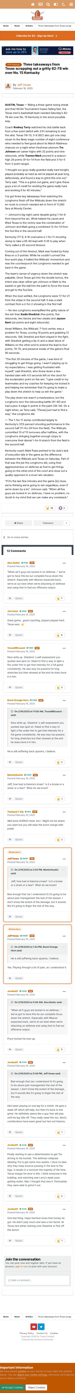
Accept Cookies (13, 1387)
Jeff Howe (49, 1073)
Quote (18, 598)
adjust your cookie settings (32, 1374)
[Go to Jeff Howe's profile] (8, 86)
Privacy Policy (27, 1333)
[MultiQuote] (10, 598)
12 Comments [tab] (16, 551)
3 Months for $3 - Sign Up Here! (35, 35)
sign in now (21, 1266)
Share (19, 523)
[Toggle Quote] (12, 711)
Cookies (54, 1333)
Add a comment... (21, 1280)
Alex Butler (50, 1002)
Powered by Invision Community (37, 1339)
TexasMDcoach (53, 711)
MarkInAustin (50, 869)
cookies (22, 1371)
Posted (21, 566)
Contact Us (41, 1333)
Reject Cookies (36, 1387)
